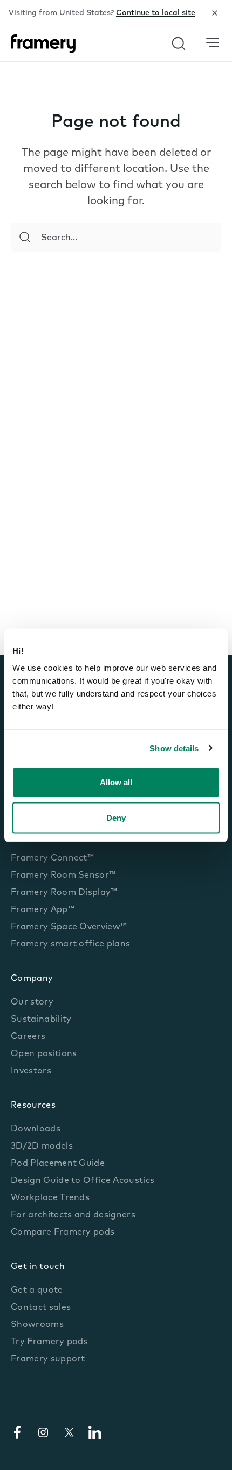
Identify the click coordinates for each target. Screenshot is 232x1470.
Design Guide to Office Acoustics (82, 1181)
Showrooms (37, 1325)
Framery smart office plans (70, 944)
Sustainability (41, 1019)
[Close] (214, 12)
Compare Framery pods (62, 1232)
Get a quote (37, 1290)
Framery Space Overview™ (69, 927)
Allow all (116, 782)
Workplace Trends (50, 1198)
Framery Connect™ (52, 858)
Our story (32, 1002)
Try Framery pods (49, 1342)
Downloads (35, 1129)
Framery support (48, 1359)
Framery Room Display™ (64, 892)
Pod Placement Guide (58, 1163)
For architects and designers (73, 1215)
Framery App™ (42, 910)
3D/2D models (42, 1146)
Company (32, 978)
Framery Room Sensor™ (63, 875)
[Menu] (212, 43)
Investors (31, 1071)
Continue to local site (155, 13)
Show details (174, 747)
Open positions (44, 1054)
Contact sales (41, 1307)
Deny (116, 817)
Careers (28, 1036)
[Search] (25, 237)
